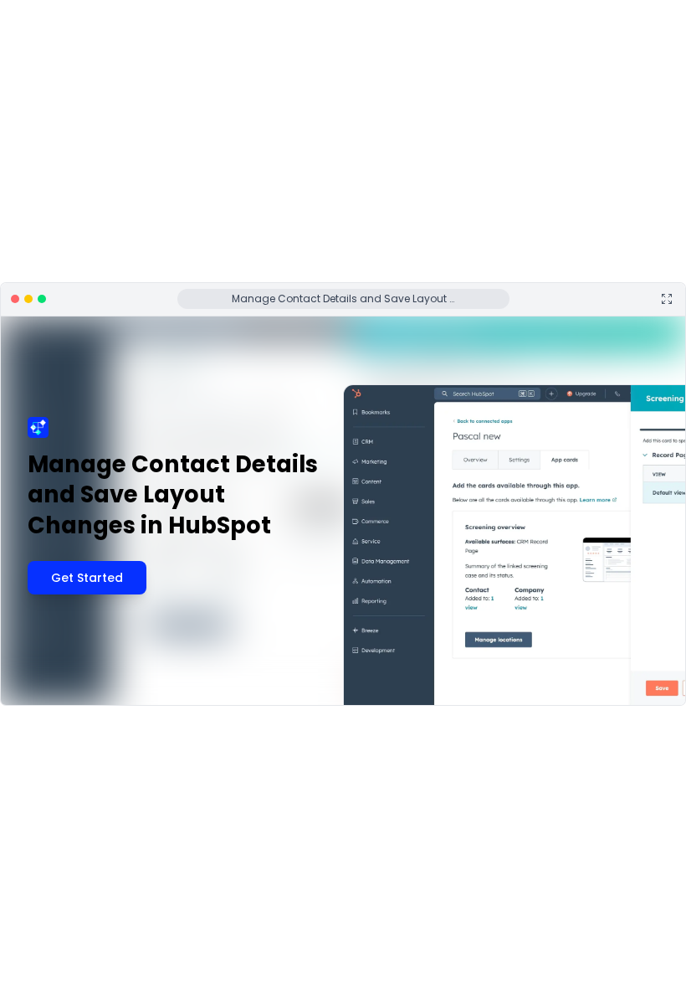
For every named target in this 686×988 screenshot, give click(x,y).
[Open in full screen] (666, 299)
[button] (66, 698)
